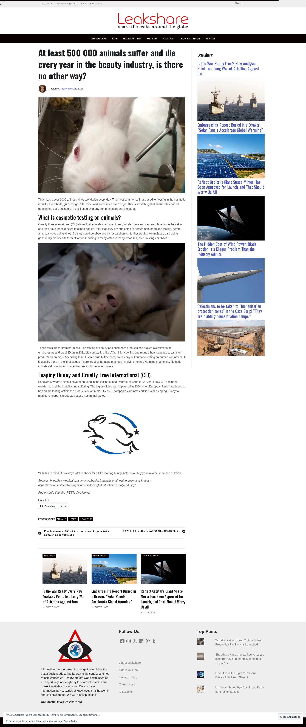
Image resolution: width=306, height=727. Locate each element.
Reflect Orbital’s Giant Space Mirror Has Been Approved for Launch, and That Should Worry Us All (230, 187)
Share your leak (67, 3)
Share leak (99, 38)
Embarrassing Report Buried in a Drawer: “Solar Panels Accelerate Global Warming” (230, 127)
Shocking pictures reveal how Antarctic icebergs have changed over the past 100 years (239, 659)
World (210, 38)
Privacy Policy (128, 677)
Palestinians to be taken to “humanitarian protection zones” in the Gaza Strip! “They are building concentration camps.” (229, 311)
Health (152, 38)
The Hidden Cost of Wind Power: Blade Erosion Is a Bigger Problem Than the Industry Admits (226, 249)
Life (115, 38)
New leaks (46, 3)
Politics (168, 38)
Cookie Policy (70, 721)
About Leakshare (91, 3)
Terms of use (127, 684)
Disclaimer (126, 691)
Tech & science (189, 38)
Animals (61, 519)
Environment (132, 38)
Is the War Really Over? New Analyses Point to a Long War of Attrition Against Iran (228, 68)
